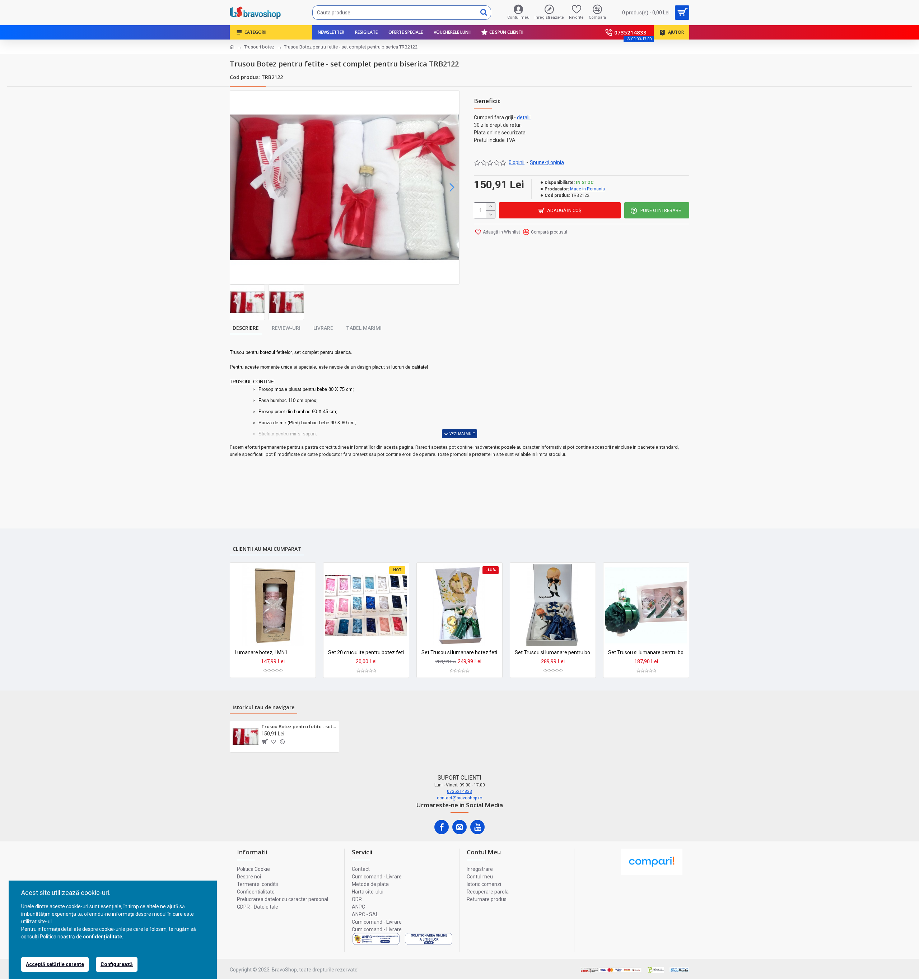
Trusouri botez (259, 47)
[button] (237, 187)
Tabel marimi (364, 327)
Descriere (246, 327)
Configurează (117, 964)
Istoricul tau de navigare (263, 707)
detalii (524, 117)
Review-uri (286, 327)
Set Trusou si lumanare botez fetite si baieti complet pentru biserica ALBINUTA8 (460, 652)
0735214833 (459, 791)
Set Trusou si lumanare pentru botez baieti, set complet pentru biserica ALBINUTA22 (554, 652)
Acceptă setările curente (55, 964)
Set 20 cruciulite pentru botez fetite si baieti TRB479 (367, 652)
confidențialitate (102, 936)
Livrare (323, 327)
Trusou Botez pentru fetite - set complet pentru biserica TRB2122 (298, 727)
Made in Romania (587, 188)
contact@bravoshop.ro (459, 797)
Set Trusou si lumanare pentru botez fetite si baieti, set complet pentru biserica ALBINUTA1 (647, 652)
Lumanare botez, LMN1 (261, 652)
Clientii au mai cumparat (267, 548)
